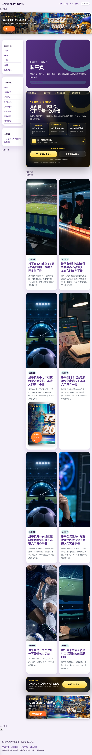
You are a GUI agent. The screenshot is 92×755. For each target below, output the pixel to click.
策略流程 (8, 102)
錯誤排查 (8, 111)
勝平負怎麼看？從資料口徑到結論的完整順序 (73, 653)
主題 (66, 3)
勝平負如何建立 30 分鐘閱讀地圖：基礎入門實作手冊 (41, 267)
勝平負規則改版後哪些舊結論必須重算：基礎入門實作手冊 (73, 267)
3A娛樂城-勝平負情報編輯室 (12, 140)
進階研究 (8, 121)
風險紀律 (8, 106)
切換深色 (85, 3)
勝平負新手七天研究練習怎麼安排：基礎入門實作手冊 (40, 380)
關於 (77, 3)
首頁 (6, 50)
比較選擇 (8, 116)
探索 (60, 3)
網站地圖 (33, 747)
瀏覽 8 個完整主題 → (38, 82)
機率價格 (8, 97)
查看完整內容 (72, 154)
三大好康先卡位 (43, 154)
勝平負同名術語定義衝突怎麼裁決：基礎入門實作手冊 (73, 380)
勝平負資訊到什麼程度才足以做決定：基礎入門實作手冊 (73, 539)
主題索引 (5, 747)
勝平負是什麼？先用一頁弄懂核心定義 (40, 651)
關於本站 (24, 747)
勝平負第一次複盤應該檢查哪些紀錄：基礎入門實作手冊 (40, 539)
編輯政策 (8, 70)
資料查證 (8, 92)
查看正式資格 (74, 684)
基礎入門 (8, 87)
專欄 (71, 3)
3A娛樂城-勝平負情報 (13, 3)
